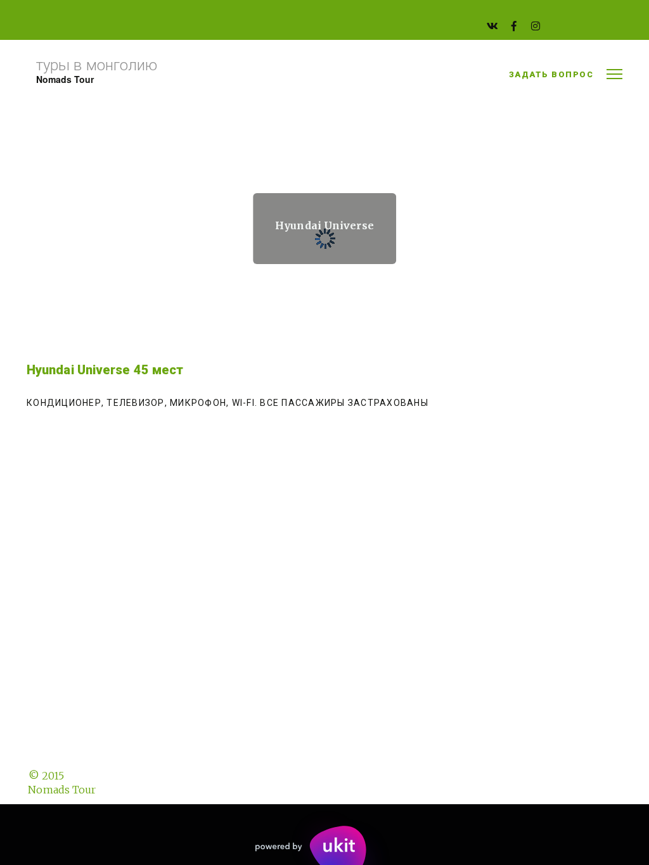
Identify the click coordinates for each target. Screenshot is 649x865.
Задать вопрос (551, 74)
